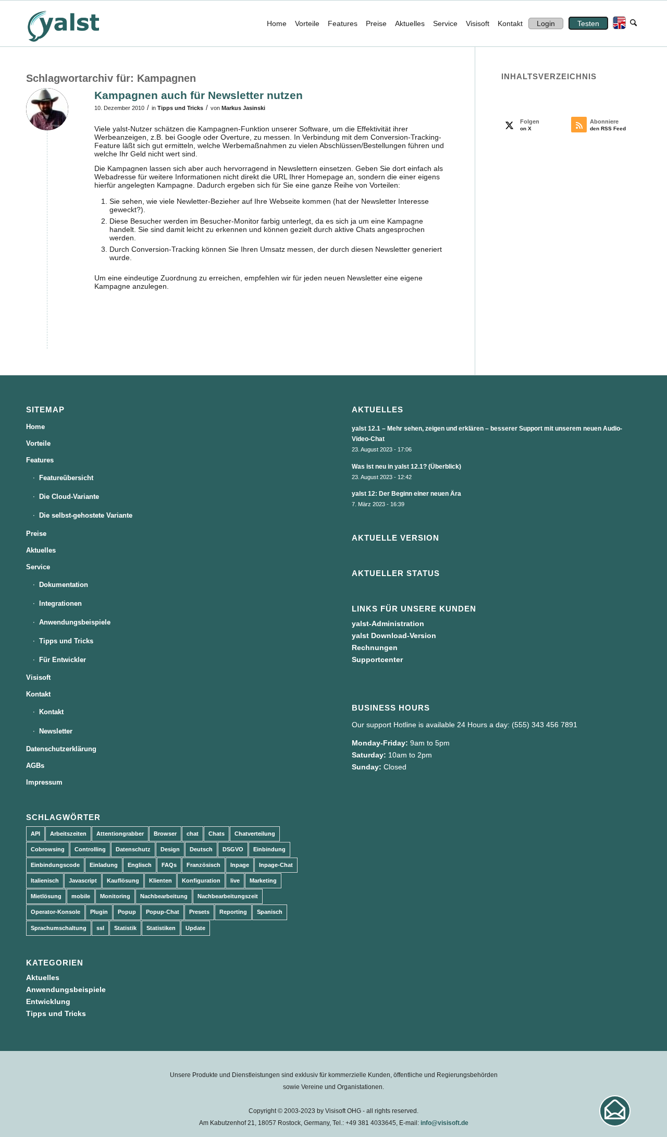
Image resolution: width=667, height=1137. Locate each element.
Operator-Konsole (55, 912)
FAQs (169, 865)
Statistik (125, 928)
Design (170, 849)
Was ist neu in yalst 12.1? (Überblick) (406, 466)
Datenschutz (133, 849)
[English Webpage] (617, 23)
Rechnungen (375, 647)
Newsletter (55, 731)
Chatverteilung (254, 833)
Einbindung (269, 849)
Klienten (160, 880)
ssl (100, 928)
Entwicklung (48, 1001)
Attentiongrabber (120, 833)
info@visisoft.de (444, 1123)
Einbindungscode (55, 865)
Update (195, 928)
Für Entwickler (62, 660)
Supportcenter (377, 659)
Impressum (44, 782)
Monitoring (115, 896)
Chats (216, 833)
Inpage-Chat (276, 865)
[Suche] (633, 23)
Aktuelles (41, 550)
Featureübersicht (66, 478)
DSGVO (233, 849)
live (235, 880)
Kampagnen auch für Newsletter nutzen (198, 95)
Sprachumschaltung (59, 928)
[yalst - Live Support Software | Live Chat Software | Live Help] (76, 23)
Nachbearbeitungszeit (227, 896)
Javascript (83, 880)
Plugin (99, 912)
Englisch (140, 865)
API (35, 833)
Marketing (263, 880)
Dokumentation (63, 585)
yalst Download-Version (394, 635)
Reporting (233, 912)
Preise (36, 533)
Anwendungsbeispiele (74, 622)
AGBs (35, 765)
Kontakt (38, 694)
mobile (80, 896)
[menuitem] (277, 23)
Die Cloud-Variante (69, 496)
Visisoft (38, 677)
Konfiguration (201, 880)
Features (40, 460)
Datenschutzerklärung (61, 749)
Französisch (203, 865)
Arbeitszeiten (68, 833)
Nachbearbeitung (164, 896)
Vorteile (38, 443)
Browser (165, 833)
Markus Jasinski (243, 108)
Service (38, 567)
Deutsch (201, 849)
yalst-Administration (388, 623)
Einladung (104, 865)
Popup (127, 912)
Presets (199, 912)
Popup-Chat (162, 912)
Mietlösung (46, 896)
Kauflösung (123, 880)
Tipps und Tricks (180, 108)
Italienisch (45, 880)
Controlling (90, 849)
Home (35, 427)
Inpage (239, 865)
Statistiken (161, 928)
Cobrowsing (48, 849)
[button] (615, 1111)
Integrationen (60, 603)
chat (193, 833)
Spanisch (269, 912)
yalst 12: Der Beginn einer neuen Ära (406, 493)
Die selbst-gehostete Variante (85, 515)
